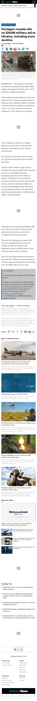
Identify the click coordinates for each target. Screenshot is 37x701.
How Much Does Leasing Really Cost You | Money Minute (24, 547)
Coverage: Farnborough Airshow (17, 5)
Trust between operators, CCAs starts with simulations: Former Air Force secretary (15, 363)
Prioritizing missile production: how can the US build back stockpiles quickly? (23, 530)
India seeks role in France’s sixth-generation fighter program (18, 588)
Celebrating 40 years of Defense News (14, 394)
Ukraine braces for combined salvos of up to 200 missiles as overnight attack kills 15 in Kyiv (19, 617)
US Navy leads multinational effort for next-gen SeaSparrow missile (19, 603)
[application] (18, 512)
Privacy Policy (6, 663)
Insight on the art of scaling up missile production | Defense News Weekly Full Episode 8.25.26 (16, 524)
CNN (5, 159)
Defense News (8, 25)
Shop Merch (23, 672)
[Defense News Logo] (12, 2)
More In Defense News (10, 339)
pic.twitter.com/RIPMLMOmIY (13, 293)
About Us (22, 678)
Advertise (4, 678)
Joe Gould (6, 43)
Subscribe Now (23, 663)
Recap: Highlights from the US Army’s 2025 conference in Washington (16, 456)
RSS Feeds (22, 670)
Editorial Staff (5, 685)
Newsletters (22, 665)
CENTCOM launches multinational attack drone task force (19, 610)
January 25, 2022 (9, 298)
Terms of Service (7, 665)
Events (21, 667)
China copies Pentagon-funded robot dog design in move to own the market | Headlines (24, 539)
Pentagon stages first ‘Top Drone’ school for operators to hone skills (16, 489)
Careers (21, 680)
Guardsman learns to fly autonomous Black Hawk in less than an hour (18, 424)
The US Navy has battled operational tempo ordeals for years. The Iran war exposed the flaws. (18, 596)
